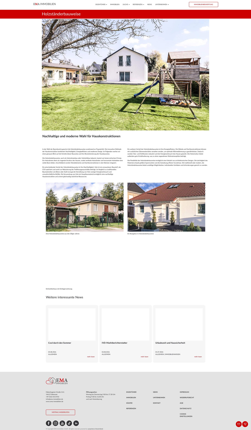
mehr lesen (91, 357)
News (149, 4)
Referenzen (137, 4)
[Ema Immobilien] (51, 4)
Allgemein (52, 354)
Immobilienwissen (172, 354)
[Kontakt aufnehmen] (239, 424)
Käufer (129, 403)
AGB (181, 403)
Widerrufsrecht (187, 397)
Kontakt (157, 403)
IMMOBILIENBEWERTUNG (203, 4)
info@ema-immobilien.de (54, 399)
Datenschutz (185, 408)
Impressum (184, 392)
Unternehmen (161, 4)
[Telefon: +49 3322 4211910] (245, 424)
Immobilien (114, 4)
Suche (125, 4)
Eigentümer (100, 4)
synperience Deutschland (95, 429)
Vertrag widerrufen (60, 412)
